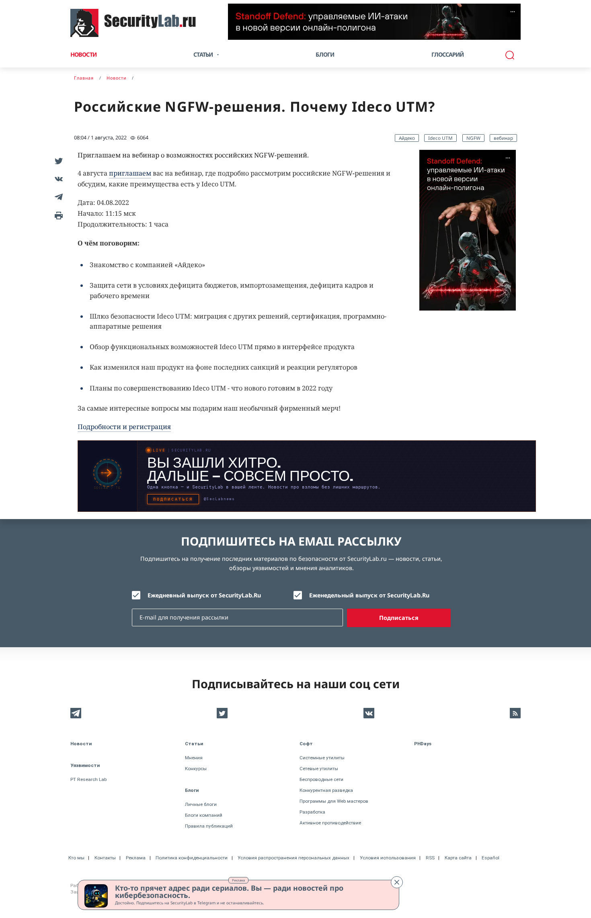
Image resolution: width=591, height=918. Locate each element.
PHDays (422, 743)
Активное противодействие (330, 823)
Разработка (312, 812)
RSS (430, 858)
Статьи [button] (203, 54)
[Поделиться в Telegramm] (57, 196)
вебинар (503, 138)
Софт (306, 743)
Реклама (238, 880)
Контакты (105, 858)
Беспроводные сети (321, 779)
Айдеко (407, 138)
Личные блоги (201, 804)
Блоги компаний (203, 815)
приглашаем (130, 173)
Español (490, 858)
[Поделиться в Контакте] (57, 178)
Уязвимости (85, 765)
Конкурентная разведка (326, 790)
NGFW (473, 138)
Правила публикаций (209, 826)
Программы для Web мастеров (334, 801)
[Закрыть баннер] (397, 882)
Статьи (194, 743)
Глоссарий (447, 54)
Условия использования (388, 858)
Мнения (194, 758)
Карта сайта (458, 858)
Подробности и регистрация (124, 426)
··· (512, 11)
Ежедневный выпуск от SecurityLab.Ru (204, 595)
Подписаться (399, 618)
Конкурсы (196, 768)
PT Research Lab (88, 779)
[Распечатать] (57, 214)
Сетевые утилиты (319, 768)
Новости (83, 54)
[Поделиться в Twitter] (57, 160)
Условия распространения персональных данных (293, 858)
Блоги (325, 54)
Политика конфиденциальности (192, 858)
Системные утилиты (322, 758)
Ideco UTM (440, 138)
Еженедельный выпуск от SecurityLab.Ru (369, 595)
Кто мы (76, 858)
